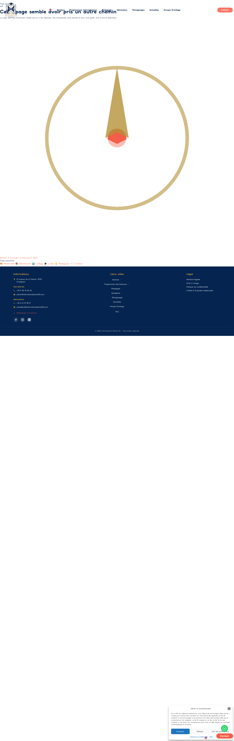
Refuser (200, 731)
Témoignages (138, 10)
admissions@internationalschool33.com (32, 307)
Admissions (122, 10)
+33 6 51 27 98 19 (24, 303)
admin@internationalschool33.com (30, 294)
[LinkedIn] (29, 319)
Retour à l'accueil (10, 257)
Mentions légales (193, 279)
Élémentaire (23, 263)
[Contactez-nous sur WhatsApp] (224, 728)
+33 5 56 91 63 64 (24, 290)
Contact (76, 263)
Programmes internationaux (83, 10)
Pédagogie (107, 10)
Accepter (180, 731)
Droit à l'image (192, 283)
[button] (229, 708)
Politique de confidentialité (199, 737)
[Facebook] (15, 319)
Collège (38, 263)
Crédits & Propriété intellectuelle (199, 290)
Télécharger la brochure (26, 313)
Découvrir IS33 (29, 257)
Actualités (154, 10)
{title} (211, 737)
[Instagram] (22, 319)
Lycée (49, 263)
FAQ (117, 312)
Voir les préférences (220, 731)
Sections (61, 10)
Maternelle (7, 263)
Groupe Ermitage (172, 10)
